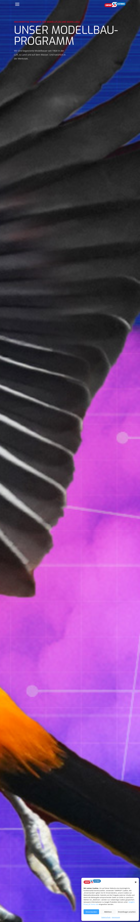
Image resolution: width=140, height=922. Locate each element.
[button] (136, 882)
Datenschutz (106, 917)
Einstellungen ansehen (127, 912)
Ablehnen (108, 912)
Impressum (116, 917)
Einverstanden (91, 912)
